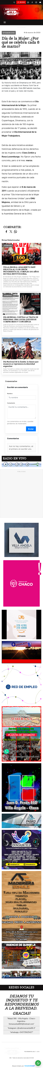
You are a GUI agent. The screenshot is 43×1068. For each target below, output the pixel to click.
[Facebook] (32, 2)
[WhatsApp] (28, 2)
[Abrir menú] (5, 22)
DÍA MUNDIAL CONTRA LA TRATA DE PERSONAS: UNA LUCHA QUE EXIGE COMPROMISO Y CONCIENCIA (20, 319)
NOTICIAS (21, 27)
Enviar (31, 429)
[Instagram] (36, 2)
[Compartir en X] (11, 232)
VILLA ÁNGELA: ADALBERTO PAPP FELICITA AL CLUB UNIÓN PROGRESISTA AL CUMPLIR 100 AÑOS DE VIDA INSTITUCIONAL (21, 270)
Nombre (9, 393)
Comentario (11, 403)
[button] (14, 2)
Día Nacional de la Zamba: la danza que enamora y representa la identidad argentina (20, 364)
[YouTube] (40, 2)
